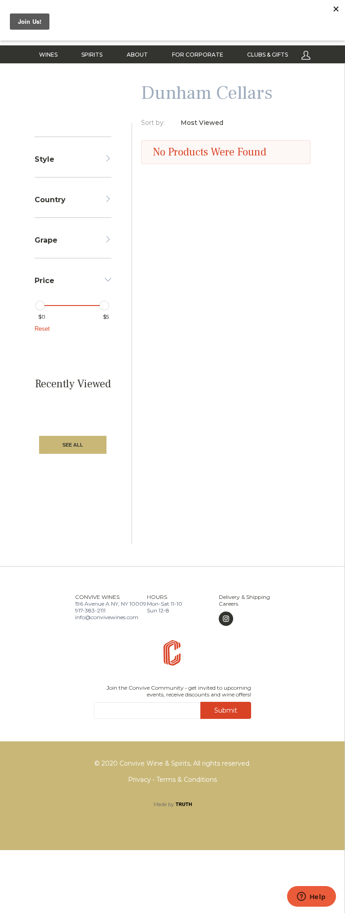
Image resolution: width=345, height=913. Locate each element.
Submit (225, 710)
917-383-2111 (90, 610)
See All (72, 445)
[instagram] (244, 619)
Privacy (140, 780)
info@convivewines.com (106, 617)
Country (50, 199)
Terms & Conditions (186, 780)
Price (44, 280)
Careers (228, 603)
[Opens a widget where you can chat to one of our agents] (311, 897)
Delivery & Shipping (244, 597)
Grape (46, 240)
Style (44, 159)
